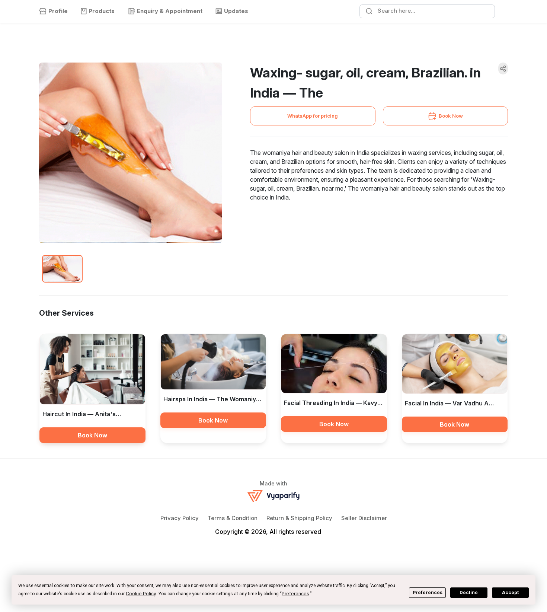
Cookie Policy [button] (141, 593)
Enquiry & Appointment (169, 11)
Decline (469, 592)
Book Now (451, 116)
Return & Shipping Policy (299, 518)
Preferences (427, 592)
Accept (510, 592)
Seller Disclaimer (364, 518)
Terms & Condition (232, 518)
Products (102, 11)
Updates (236, 11)
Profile (58, 11)
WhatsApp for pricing (312, 116)
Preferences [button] (295, 593)
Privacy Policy (179, 518)
